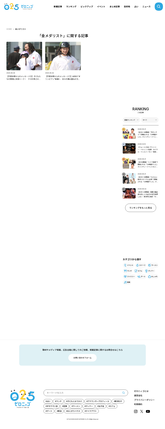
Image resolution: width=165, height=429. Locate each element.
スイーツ (142, 265)
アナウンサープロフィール (98, 401)
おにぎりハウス (73, 411)
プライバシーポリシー (144, 400)
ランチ (129, 271)
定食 (65, 406)
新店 (60, 411)
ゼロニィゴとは (141, 391)
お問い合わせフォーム (82, 358)
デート (143, 276)
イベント (101, 6)
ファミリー (131, 276)
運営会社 (138, 395)
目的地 (127, 6)
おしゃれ (154, 276)
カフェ (140, 271)
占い (136, 6)
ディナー (151, 271)
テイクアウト (91, 411)
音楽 (128, 282)
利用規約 (138, 404)
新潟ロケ (118, 401)
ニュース (146, 6)
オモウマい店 (52, 406)
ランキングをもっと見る (140, 208)
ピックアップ (87, 6)
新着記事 (58, 6)
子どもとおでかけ (74, 401)
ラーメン (154, 265)
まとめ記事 (114, 6)
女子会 (101, 406)
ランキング (71, 6)
